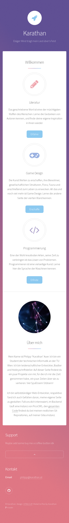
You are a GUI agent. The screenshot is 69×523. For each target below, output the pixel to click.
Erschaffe (34, 209)
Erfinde (34, 280)
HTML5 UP (27, 504)
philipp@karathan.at (31, 477)
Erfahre (35, 134)
